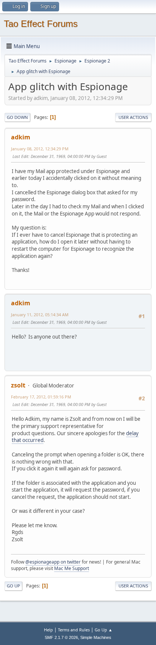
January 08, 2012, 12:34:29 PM (40, 148)
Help (48, 630)
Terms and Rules (74, 630)
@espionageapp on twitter (53, 562)
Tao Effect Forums (41, 24)
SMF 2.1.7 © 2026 (61, 637)
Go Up (13, 586)
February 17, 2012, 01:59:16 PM (41, 397)
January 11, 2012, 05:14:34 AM (40, 314)
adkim (20, 137)
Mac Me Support (71, 568)
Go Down (17, 117)
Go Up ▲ (103, 630)
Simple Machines (95, 637)
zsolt (18, 385)
